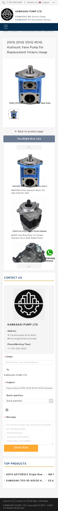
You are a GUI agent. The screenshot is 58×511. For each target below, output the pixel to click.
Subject (10, 382)
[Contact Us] (50, 255)
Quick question (14, 395)
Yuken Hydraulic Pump (32, 31)
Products (15, 31)
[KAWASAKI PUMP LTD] (7, 14)
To (7, 370)
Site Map (32, 501)
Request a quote (34, 2)
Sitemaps (43, 501)
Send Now (21, 448)
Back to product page (30, 131)
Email (9, 357)
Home (5, 31)
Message (10, 417)
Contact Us (20, 501)
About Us (8, 501)
